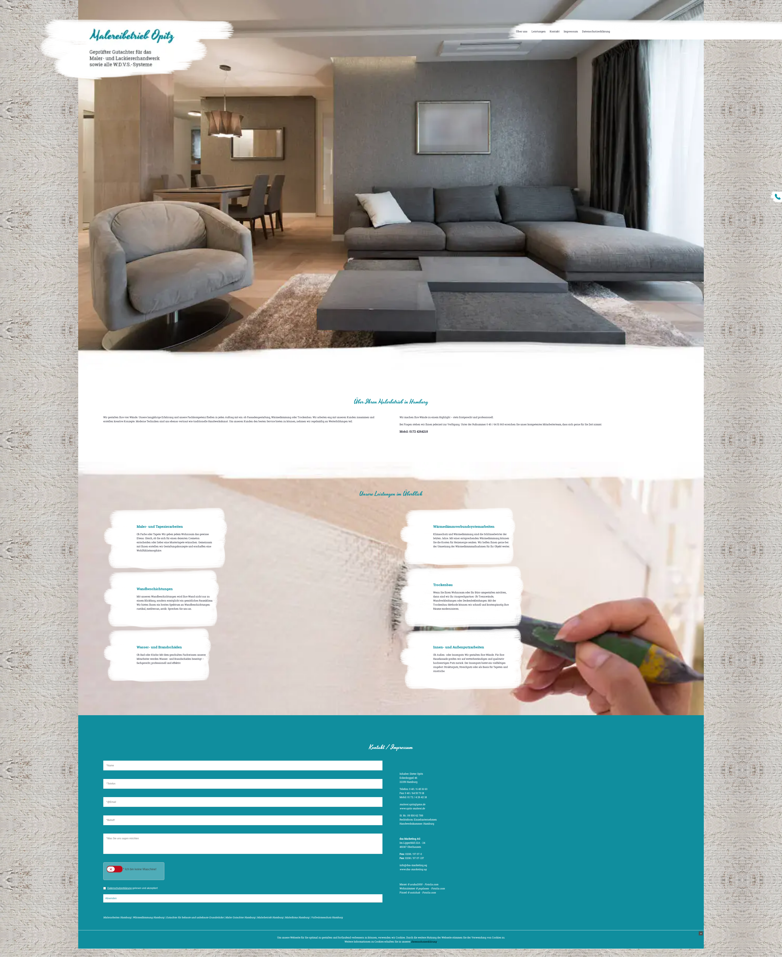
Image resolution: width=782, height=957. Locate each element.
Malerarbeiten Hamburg (117, 917)
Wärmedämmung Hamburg (148, 917)
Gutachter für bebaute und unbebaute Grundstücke (194, 917)
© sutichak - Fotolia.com (421, 892)
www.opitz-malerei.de (412, 808)
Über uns (521, 31)
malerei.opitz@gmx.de (412, 804)
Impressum (571, 31)
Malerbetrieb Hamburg (270, 917)
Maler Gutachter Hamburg (240, 917)
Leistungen (539, 31)
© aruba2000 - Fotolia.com (422, 884)
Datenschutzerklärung (596, 31)
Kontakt (555, 31)
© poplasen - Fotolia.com (430, 888)
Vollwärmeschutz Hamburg (327, 917)
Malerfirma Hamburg (297, 917)
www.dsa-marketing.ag (413, 869)
